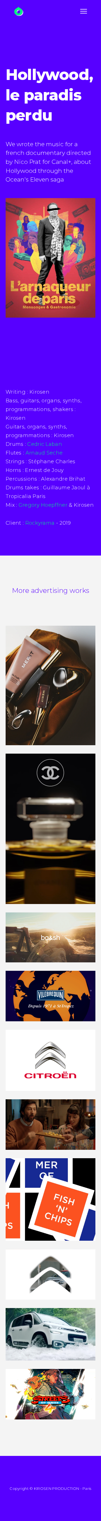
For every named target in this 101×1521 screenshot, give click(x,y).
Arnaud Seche (44, 453)
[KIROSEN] (18, 11)
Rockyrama (40, 523)
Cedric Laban (44, 444)
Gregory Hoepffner (43, 505)
